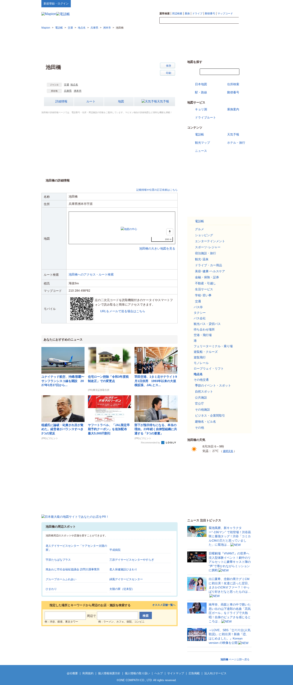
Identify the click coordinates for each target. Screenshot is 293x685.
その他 (199, 427)
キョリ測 (201, 109)
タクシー (200, 312)
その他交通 (201, 379)
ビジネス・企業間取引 (210, 415)
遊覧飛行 (200, 357)
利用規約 (88, 673)
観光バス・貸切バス (207, 324)
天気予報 (163, 101)
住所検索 (233, 84)
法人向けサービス (215, 673)
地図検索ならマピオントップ (209, 3)
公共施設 (201, 397)
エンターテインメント (210, 241)
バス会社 (200, 318)
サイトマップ (244, 3)
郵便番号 (210, 13)
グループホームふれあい (61, 579)
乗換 (187, 13)
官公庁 (199, 403)
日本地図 (201, 84)
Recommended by (151, 442)
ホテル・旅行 (236, 142)
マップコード (225, 13)
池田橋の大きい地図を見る (157, 244)
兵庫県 (68, 90)
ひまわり (51, 589)
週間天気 (228, 451)
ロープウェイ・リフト (209, 368)
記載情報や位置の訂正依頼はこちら (157, 189)
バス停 (198, 307)
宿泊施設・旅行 (205, 253)
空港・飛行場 (203, 335)
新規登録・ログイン (56, 3)
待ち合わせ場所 (204, 329)
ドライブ (197, 13)
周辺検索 (177, 13)
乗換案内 (233, 109)
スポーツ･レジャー (208, 247)
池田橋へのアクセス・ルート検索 (91, 274)
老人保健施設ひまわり (123, 569)
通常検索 (164, 13)
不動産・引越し (205, 283)
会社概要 (72, 673)
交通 (66, 84)
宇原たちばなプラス (58, 559)
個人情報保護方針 (109, 673)
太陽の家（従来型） (121, 589)
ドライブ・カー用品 (208, 265)
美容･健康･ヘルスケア (210, 271)
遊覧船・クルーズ (206, 351)
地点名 (74, 84)
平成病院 (115, 549)
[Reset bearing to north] (170, 232)
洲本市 (78, 90)
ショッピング (204, 235)
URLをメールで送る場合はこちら (122, 311)
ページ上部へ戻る (235, 659)
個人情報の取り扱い (137, 673)
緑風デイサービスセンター (126, 579)
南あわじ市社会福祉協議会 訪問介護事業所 (73, 569)
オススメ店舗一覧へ (163, 605)
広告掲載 (194, 673)
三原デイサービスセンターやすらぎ (131, 559)
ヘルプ (231, 3)
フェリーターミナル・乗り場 (213, 346)
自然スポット (204, 391)
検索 (245, 20)
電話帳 (199, 134)
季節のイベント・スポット (213, 385)
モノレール (201, 363)
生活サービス (204, 289)
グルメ (199, 229)
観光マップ (202, 142)
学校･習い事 (203, 295)
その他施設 (202, 409)
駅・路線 (201, 92)
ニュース (201, 150)
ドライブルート (205, 117)
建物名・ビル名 (205, 421)
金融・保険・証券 (207, 277)
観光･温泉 (201, 259)
